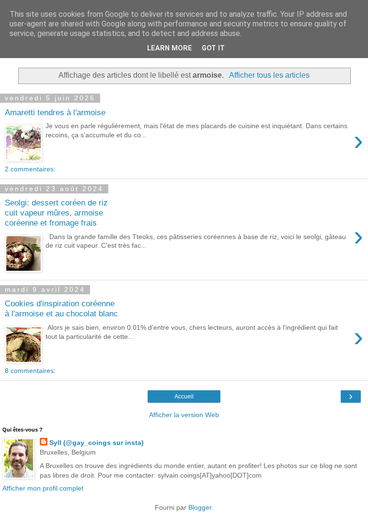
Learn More (169, 48)
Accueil (184, 396)
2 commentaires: (30, 169)
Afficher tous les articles (269, 75)
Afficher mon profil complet (42, 488)
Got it (213, 48)
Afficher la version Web (184, 415)
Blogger (199, 507)
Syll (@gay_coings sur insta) (96, 442)
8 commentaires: (30, 370)
